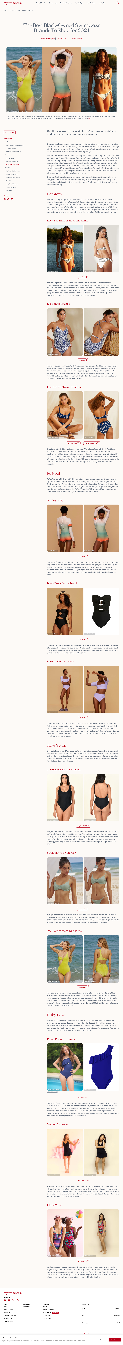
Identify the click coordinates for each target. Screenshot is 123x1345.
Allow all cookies (114, 1340)
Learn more (14, 1342)
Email (83, 1315)
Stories (12, 10)
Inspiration (102, 3)
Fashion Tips (79, 3)
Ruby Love (8, 180)
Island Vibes (9, 190)
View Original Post (52, 1092)
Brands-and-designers (25, 10)
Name (84, 1308)
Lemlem (7, 142)
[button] (117, 2)
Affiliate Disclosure (48, 1309)
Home (5, 10)
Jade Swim (8, 168)
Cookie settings (102, 1340)
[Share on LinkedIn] (5, 199)
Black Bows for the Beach (12, 161)
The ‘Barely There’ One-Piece (13, 177)
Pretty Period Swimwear (12, 184)
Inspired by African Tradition (13, 151)
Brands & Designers (66, 3)
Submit (86, 1334)
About (45, 1307)
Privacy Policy (47, 1318)
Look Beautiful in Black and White (15, 145)
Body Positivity (91, 3)
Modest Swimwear (11, 187)
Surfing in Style (10, 158)
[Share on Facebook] (8, 199)
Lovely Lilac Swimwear (12, 164)
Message (85, 1323)
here (89, 118)
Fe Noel (7, 155)
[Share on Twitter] (12, 199)
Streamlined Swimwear (12, 174)
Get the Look (53, 3)
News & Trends (40, 3)
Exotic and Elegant (11, 148)
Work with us (47, 1312)
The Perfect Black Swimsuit (13, 171)
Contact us (46, 1315)
